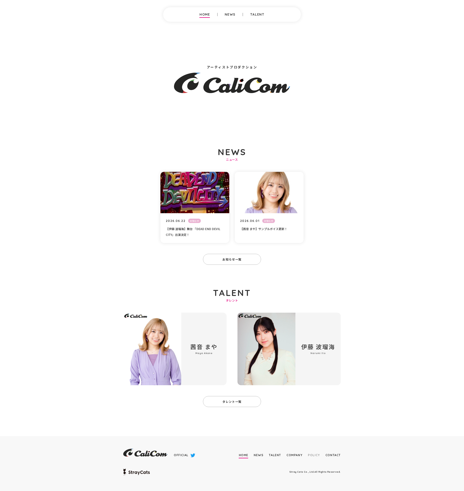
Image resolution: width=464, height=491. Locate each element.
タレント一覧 (232, 401)
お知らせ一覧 (232, 259)
